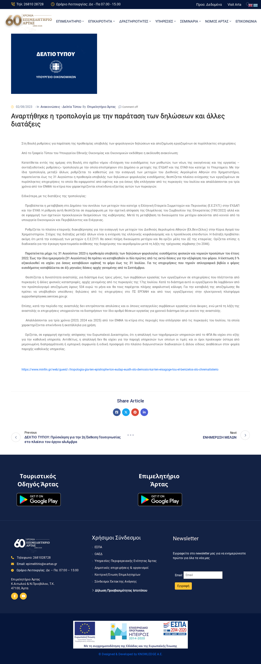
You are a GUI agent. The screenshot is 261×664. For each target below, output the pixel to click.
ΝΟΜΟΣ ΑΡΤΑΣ (217, 21)
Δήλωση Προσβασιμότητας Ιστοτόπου (121, 590)
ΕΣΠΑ (98, 547)
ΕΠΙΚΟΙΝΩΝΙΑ (246, 21)
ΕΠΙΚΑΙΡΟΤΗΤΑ (100, 21)
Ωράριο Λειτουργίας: (48, 570)
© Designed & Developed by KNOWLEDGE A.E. (130, 654)
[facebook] (14, 596)
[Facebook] (117, 412)
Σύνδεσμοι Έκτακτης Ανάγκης (116, 581)
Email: (37, 564)
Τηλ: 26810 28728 (30, 4)
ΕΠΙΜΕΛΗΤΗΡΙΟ (68, 21)
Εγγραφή (183, 586)
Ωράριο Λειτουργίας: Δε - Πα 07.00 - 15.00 (88, 4)
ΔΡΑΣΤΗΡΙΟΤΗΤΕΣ (133, 21)
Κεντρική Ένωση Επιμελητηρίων (118, 574)
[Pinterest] (135, 412)
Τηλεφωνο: (34, 557)
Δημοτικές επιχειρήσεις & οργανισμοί (122, 568)
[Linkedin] (144, 412)
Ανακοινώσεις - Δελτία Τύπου (61, 107)
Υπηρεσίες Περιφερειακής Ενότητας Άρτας (126, 561)
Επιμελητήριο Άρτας (101, 107)
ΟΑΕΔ (99, 554)
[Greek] (255, 5)
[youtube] (23, 596)
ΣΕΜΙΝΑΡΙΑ (189, 21)
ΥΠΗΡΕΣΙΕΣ (164, 21)
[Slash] (130, 435)
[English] (250, 5)
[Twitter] (126, 412)
